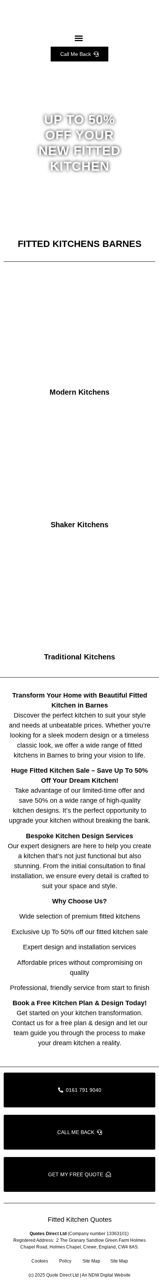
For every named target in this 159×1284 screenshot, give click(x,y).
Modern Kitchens (79, 392)
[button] (78, 38)
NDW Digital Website (109, 1275)
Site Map (91, 1261)
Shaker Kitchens (79, 525)
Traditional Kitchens (79, 657)
